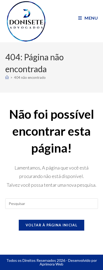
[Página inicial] (7, 77)
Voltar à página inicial (51, 225)
